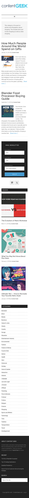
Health (3, 357)
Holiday (3, 366)
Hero (2, 360)
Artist (3, 314)
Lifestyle (4, 385)
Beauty (3, 317)
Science (3, 406)
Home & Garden (5, 369)
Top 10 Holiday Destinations (8, 462)
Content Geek (14, 5)
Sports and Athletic (6, 412)
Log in (25, 492)
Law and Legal (5, 381)
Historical (4, 363)
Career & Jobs (5, 323)
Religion (3, 403)
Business (4, 320)
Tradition (3, 422)
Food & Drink (5, 351)
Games (3, 354)
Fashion (3, 344)
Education (4, 335)
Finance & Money (6, 348)
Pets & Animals (5, 394)
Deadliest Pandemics (6, 465)
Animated (4, 311)
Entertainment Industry (7, 338)
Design (3, 332)
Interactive (4, 372)
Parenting (4, 391)
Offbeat (3, 388)
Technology (4, 415)
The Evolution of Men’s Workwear (14, 221)
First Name (8, 149)
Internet (3, 375)
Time (2, 418)
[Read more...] (14, 133)
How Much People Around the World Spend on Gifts (13, 46)
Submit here (15, 450)
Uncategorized (5, 431)
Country (3, 329)
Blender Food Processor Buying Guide (13, 95)
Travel (3, 428)
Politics (3, 400)
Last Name (8, 157)
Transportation (5, 425)
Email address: (9, 165)
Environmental (5, 341)
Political (3, 397)
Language (4, 378)
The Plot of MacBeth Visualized (9, 458)
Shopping (4, 409)
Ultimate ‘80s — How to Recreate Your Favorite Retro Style (14, 295)
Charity (3, 326)
